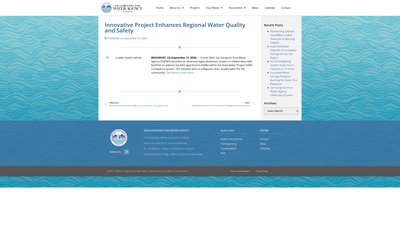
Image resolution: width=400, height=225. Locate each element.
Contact (286, 7)
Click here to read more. (180, 72)
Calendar (270, 7)
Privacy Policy (262, 171)
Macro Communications (178, 171)
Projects (195, 7)
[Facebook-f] (126, 152)
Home (159, 7)
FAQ (223, 153)
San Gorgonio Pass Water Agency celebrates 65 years (281, 91)
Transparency (229, 143)
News (255, 7)
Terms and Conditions (240, 171)
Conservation (228, 148)
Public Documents (231, 139)
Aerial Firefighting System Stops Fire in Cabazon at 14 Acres (282, 65)
